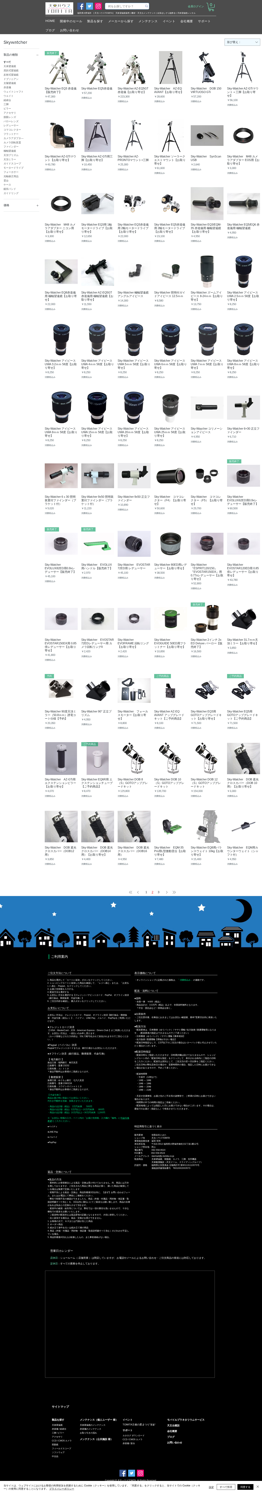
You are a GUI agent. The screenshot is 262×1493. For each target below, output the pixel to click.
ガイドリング (11, 193)
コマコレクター (12, 129)
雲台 (6, 180)
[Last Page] (174, 892)
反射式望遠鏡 (11, 74)
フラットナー (11, 134)
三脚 (6, 104)
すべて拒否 (226, 1487)
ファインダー (11, 146)
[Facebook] (80, 6)
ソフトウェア (58, 1452)
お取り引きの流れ (88, 1433)
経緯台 (7, 100)
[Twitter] (89, 6)
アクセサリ (10, 112)
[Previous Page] (138, 892)
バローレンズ (11, 121)
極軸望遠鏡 (10, 150)
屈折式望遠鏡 (11, 70)
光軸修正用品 (11, 176)
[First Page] (131, 892)
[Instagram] (98, 6)
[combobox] (242, 42)
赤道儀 (7, 87)
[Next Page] (167, 892)
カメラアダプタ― (14, 138)
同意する (245, 1487)
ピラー (7, 108)
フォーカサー (11, 172)
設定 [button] (211, 1487)
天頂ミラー (10, 159)
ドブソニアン (11, 79)
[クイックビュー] (97, 67)
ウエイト (9, 95)
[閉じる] (258, 1487)
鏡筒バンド (10, 188)
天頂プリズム (11, 155)
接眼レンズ (10, 117)
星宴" (152, 1424)
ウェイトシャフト (14, 91)
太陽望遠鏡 (10, 83)
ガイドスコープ (12, 163)
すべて (7, 61)
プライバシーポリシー (61, 1488)
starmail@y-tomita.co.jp (162, 1156)
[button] (211, 7)
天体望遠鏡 (10, 66)
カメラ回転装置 (12, 142)
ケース (7, 184)
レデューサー (11, 125)
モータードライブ (14, 167)
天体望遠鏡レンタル (186, 13)
